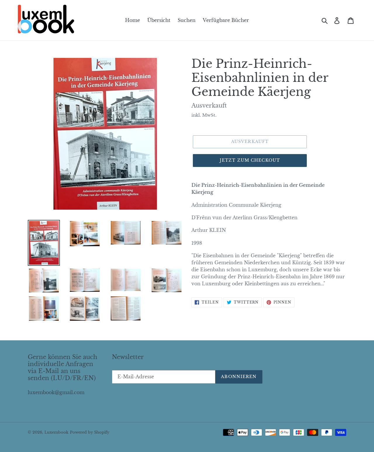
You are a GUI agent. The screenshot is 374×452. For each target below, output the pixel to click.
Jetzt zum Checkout (250, 160)
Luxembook (56, 432)
